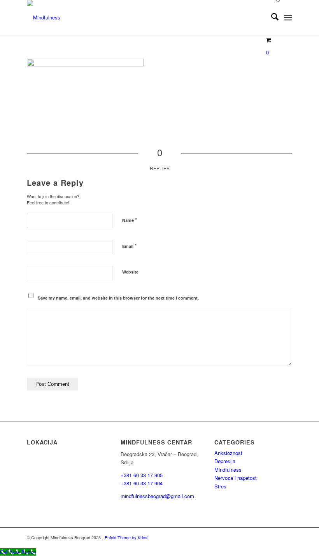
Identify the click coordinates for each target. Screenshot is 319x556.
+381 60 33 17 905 (142, 475)
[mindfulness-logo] (43, 17)
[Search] (271, 17)
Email (129, 245)
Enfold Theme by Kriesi (126, 537)
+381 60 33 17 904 (142, 483)
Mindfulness (228, 469)
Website (130, 272)
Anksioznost (228, 453)
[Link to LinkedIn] (286, 537)
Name (129, 219)
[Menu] (288, 17)
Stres (220, 486)
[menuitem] (271, 17)
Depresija (224, 461)
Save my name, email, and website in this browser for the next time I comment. (118, 298)
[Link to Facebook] (274, 537)
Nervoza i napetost (235, 477)
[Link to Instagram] (263, 537)
